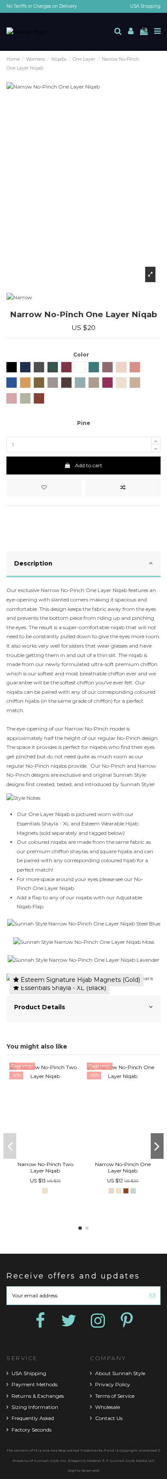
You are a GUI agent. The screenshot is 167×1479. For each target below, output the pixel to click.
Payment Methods (34, 1384)
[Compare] (45, 1155)
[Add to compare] (123, 488)
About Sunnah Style (120, 1373)
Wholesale (107, 1407)
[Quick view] (55, 1155)
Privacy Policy (112, 1384)
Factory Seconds (31, 1429)
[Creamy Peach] (111, 1190)
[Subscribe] (152, 1296)
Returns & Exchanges (38, 1396)
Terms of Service (114, 1396)
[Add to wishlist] (44, 488)
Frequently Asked (33, 1418)
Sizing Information (35, 1407)
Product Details (39, 1007)
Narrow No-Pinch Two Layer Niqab (45, 1167)
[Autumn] (125, 1190)
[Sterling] (133, 1190)
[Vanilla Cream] (45, 1190)
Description (33, 563)
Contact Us (108, 1418)
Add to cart (88, 465)
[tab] (83, 564)
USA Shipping (145, 6)
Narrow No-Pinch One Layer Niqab (123, 1167)
